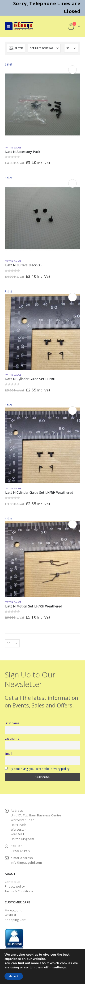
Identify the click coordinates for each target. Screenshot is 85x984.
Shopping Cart (15, 920)
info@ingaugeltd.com (26, 862)
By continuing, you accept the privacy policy (40, 769)
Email (8, 753)
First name (12, 723)
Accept (13, 976)
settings (59, 967)
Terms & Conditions (19, 891)
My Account (13, 910)
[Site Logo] (23, 26)
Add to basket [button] (72, 69)
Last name (12, 738)
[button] (9, 26)
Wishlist (10, 915)
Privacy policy (15, 886)
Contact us (12, 882)
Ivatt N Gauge (13, 147)
